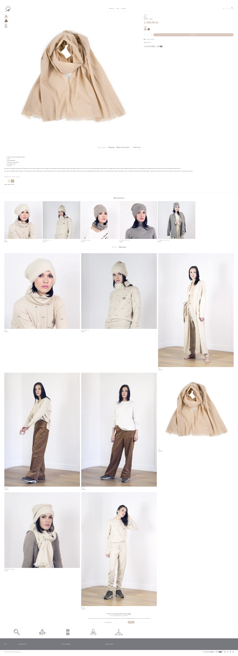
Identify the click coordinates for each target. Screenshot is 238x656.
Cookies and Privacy (146, 618)
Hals (5, 240)
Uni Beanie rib (46, 240)
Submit (131, 622)
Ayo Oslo (145, 14)
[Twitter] (180, 644)
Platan (83, 487)
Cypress (6, 487)
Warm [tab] (114, 247)
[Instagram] (183, 644)
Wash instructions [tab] (122, 147)
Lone (159, 368)
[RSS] (188, 644)
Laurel (83, 607)
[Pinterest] (185, 644)
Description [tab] (101, 147)
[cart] (233, 9)
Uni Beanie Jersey (85, 240)
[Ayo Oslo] (8, 8)
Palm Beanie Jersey (9, 569)
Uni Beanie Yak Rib (124, 240)
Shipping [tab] (111, 147)
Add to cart (193, 34)
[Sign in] (230, 9)
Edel (159, 449)
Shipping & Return (147, 42)
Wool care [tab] (137, 147)
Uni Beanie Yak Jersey (163, 240)
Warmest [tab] (122, 247)
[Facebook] (177, 644)
